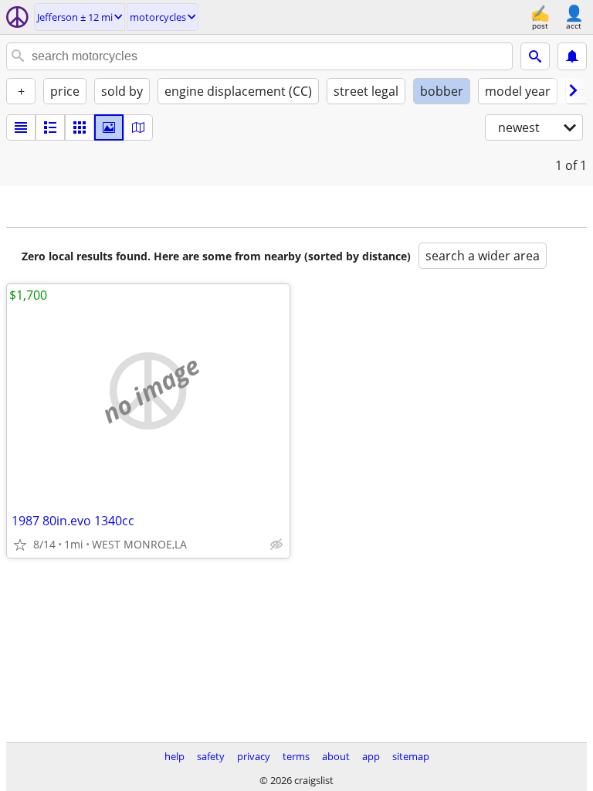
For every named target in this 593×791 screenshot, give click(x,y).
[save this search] (572, 56)
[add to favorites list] (20, 544)
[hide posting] (276, 544)
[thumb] (50, 127)
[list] (21, 127)
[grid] (79, 127)
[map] (138, 127)
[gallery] (109, 127)
